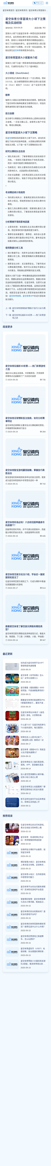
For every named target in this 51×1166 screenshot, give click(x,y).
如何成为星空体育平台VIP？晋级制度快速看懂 (33, 664)
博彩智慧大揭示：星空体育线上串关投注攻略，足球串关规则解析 (33, 863)
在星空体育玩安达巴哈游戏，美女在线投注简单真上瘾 (33, 826)
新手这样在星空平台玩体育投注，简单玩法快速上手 (33, 800)
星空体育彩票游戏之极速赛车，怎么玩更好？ (32, 937)
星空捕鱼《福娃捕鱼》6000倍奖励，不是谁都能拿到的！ (33, 689)
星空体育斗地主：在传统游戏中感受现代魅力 (33, 875)
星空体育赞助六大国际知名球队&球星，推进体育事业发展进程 (33, 962)
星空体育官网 (15, 296)
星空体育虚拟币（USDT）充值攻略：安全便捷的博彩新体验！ (33, 950)
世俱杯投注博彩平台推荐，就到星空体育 (33, 850)
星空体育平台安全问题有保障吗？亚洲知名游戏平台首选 (33, 888)
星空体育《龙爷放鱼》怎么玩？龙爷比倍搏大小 (32, 676)
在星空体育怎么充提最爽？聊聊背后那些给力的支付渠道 (33, 788)
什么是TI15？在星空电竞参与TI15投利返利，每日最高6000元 (33, 726)
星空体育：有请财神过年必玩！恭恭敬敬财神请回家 (32, 838)
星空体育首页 (8, 10)
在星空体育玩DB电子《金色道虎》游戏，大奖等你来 (32, 713)
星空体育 (17, 50)
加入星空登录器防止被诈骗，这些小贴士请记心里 (33, 775)
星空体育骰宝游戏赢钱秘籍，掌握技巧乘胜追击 (25, 471)
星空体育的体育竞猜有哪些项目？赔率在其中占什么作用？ (33, 925)
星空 (9, 138)
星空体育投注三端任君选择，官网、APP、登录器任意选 (33, 763)
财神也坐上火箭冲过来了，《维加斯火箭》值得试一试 (32, 738)
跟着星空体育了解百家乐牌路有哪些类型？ (23, 628)
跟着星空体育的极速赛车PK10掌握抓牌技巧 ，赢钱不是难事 (33, 701)
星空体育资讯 (21, 10)
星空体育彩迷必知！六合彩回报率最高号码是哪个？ (25, 523)
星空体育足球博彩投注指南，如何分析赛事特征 (25, 419)
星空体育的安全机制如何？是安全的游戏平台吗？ (33, 912)
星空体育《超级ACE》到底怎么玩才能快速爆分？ (33, 750)
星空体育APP (28, 296)
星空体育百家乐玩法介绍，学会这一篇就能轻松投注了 (25, 576)
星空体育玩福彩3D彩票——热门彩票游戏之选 (29, 316)
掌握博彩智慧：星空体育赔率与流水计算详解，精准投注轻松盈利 (33, 900)
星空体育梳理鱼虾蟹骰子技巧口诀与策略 (29, 309)
